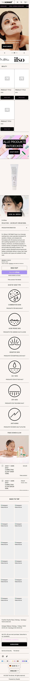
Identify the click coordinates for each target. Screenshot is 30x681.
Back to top (14, 499)
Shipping (11, 263)
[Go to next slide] (13, 52)
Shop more (7, 46)
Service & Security (7, 650)
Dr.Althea (4, 220)
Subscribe (14, 644)
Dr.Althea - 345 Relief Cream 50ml (14, 223)
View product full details (14, 279)
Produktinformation (9, 227)
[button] (14, 214)
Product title (6, 90)
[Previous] (5, 53)
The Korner (16, 650)
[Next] (24, 53)
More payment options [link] (14, 275)
